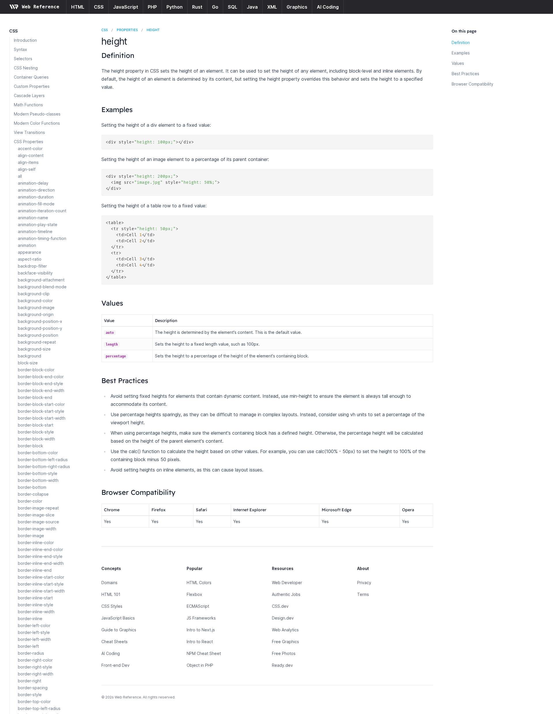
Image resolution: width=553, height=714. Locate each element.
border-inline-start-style (41, 584)
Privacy (364, 582)
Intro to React (200, 641)
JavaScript (125, 7)
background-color (35, 300)
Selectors (23, 58)
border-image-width (37, 528)
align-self (26, 169)
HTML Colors (199, 582)
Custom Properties (32, 86)
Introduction (25, 40)
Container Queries (31, 77)
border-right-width (35, 673)
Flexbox (194, 594)
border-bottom (32, 487)
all (20, 176)
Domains (109, 582)
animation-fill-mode (36, 203)
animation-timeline (35, 231)
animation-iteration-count (42, 210)
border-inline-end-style (40, 556)
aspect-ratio (29, 259)
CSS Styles (111, 606)
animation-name (33, 217)
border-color (30, 501)
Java (252, 7)
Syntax (20, 49)
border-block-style (36, 431)
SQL (232, 7)
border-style (30, 694)
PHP (152, 7)
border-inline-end (35, 570)
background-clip (34, 293)
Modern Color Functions (37, 123)
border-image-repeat (38, 507)
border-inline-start (35, 597)
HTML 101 (110, 594)
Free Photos (284, 653)
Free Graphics (285, 641)
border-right (29, 680)
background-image (36, 307)
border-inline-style (35, 604)
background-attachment (41, 279)
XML (272, 7)
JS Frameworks (201, 617)
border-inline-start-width (41, 590)
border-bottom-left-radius (43, 459)
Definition (461, 42)
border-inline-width (36, 611)
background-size (34, 348)
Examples (461, 52)
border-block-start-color (41, 404)
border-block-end (35, 397)
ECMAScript (198, 606)
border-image (31, 535)
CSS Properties (28, 141)
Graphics (297, 7)
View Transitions (29, 132)
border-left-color (34, 625)
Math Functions (28, 104)
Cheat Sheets (114, 641)
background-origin (36, 314)
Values (458, 63)
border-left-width (34, 639)
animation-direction (36, 190)
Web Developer (287, 582)
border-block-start (35, 425)
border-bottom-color (38, 452)
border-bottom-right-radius (44, 466)
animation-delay (33, 183)
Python (174, 7)
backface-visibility (35, 272)
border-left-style (34, 632)
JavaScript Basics (118, 617)
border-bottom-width (38, 480)
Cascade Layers (29, 95)
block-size (28, 362)
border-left (28, 646)
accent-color (30, 148)
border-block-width (36, 438)
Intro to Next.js (201, 629)
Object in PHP (200, 665)
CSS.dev (280, 606)
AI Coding (328, 7)
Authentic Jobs (286, 594)
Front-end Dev (115, 665)
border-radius (31, 653)
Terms (363, 594)
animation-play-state (37, 224)
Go (215, 7)
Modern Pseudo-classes (37, 113)
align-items (28, 162)
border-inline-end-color (40, 549)
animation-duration (36, 196)
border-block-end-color (41, 376)
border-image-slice (36, 514)
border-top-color (34, 701)
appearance (29, 252)
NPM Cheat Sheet (204, 653)
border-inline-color (36, 542)
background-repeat (37, 342)
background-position (38, 335)
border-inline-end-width (41, 563)
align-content (30, 155)
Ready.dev (282, 665)
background (29, 355)
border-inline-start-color (41, 577)
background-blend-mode (42, 286)
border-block (30, 445)
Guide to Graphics (118, 629)
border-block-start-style (41, 411)
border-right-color (35, 660)
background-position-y (40, 328)
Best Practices (465, 73)
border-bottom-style (37, 473)
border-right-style (35, 666)
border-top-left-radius (39, 708)
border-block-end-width (41, 390)
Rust (197, 7)
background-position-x (40, 321)
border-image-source (38, 521)
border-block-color (36, 369)
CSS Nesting (26, 67)
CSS (99, 7)
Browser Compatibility (472, 84)
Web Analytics (285, 629)
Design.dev (283, 617)
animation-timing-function (42, 238)
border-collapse (33, 494)
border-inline (30, 618)
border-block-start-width (41, 418)
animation (27, 245)
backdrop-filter (32, 266)
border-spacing (33, 687)
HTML (77, 7)
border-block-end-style (40, 383)
